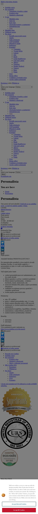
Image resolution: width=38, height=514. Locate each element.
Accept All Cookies (19, 510)
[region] (19, 496)
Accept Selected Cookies (19, 504)
